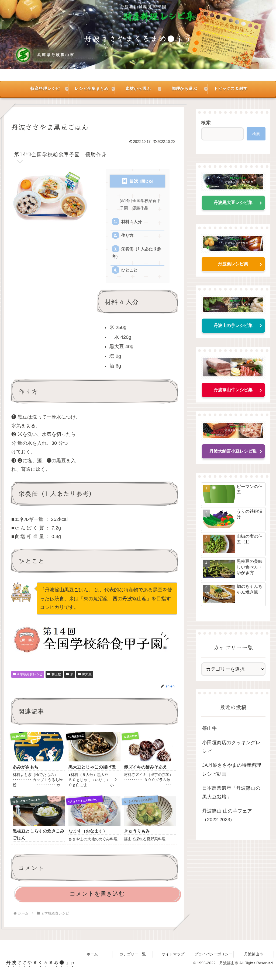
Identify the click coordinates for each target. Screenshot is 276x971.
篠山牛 (209, 728)
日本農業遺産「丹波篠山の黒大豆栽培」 (231, 792)
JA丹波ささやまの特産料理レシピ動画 (231, 769)
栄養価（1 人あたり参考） (136, 252)
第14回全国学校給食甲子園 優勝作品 (140, 204)
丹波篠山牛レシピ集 (233, 389)
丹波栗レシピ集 (233, 264)
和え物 (56, 674)
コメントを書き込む (97, 893)
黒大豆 (87, 674)
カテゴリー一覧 (132, 954)
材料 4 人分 (131, 221)
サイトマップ (173, 954)
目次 (134, 180)
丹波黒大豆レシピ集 (233, 202)
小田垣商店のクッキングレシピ (231, 747)
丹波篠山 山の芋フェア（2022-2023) (227, 815)
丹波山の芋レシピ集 (233, 325)
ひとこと (129, 270)
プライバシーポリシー (213, 954)
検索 (206, 122)
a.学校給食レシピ (30, 674)
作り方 (127, 235)
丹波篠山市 (253, 954)
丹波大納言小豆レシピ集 (233, 451)
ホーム (92, 954)
